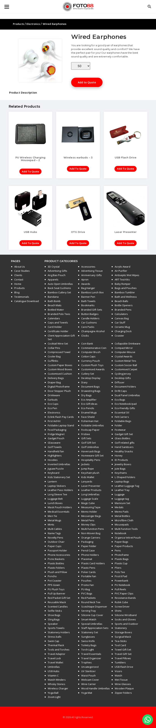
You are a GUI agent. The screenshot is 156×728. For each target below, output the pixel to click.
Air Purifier (121, 270)
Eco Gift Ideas (89, 403)
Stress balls (54, 636)
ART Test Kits (122, 279)
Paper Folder (88, 546)
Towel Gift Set (123, 649)
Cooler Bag (54, 356)
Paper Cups (54, 546)
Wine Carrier (88, 684)
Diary (84, 382)
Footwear (120, 429)
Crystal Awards (123, 356)
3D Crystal (54, 266)
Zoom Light (54, 697)
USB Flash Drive (124, 667)
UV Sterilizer (88, 671)
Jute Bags (120, 468)
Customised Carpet (126, 369)
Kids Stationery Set (59, 477)
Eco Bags (120, 399)
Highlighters (55, 455)
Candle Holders (90, 318)
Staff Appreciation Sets (94, 628)
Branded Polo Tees (59, 314)
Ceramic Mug (122, 327)
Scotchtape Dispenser (94, 606)
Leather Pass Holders (60, 490)
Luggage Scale (89, 498)
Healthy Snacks (124, 451)
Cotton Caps (88, 356)
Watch (118, 675)
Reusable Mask (57, 602)
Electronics (33, 24)
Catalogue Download (26, 301)
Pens (118, 550)
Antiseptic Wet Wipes (127, 275)
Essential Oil (122, 412)
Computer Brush (90, 352)
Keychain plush (90, 472)
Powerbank (121, 580)
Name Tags (54, 533)
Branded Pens (123, 309)
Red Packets (88, 598)
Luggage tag (122, 498)
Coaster (119, 335)
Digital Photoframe (59, 386)
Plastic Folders (56, 567)
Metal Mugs (54, 520)
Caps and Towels (58, 322)
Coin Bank (87, 343)
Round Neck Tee (90, 602)
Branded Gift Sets (91, 309)
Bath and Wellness (126, 296)
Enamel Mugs (89, 412)
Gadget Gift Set (124, 434)
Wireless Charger (58, 688)
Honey (119, 455)
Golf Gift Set (88, 442)
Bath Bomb (54, 301)
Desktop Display (90, 378)
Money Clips (88, 524)
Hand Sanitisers (124, 447)
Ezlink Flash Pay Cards (61, 417)
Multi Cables (55, 529)
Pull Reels (120, 589)
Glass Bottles (122, 438)
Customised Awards (93, 369)
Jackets (85, 464)
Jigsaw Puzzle (56, 468)
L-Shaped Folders (125, 477)
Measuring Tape (90, 507)
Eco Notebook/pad (126, 403)
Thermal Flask (56, 645)
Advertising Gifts (57, 270)
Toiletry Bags (88, 645)
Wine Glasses (123, 684)
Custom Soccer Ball (126, 365)
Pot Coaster (54, 580)
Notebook (120, 533)
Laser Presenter (90, 486)
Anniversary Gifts (91, 275)
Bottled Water (56, 309)
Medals (119, 507)
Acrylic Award (122, 266)
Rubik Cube (121, 602)
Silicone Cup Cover (92, 615)
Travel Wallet (55, 662)
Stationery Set (89, 632)
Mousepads (122, 524)
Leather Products (91, 490)
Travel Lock (54, 658)
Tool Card (120, 645)
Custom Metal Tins (125, 360)
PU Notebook (122, 585)
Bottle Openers (123, 305)
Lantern (52, 481)
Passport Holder (57, 550)
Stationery (121, 628)
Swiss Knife (88, 641)
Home (17, 284)
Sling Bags (54, 619)
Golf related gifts (125, 442)
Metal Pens (87, 520)
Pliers (118, 567)
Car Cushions (89, 322)
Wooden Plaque (124, 688)
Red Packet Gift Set (59, 598)
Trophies (86, 662)
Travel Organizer (91, 658)
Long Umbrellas (90, 494)
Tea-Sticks (121, 641)
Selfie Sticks (55, 610)
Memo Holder (89, 511)
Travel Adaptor (56, 654)
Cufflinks (53, 360)
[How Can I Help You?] (147, 720)
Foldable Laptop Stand (61, 425)
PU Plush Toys (56, 589)
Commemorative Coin (93, 348)
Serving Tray (88, 610)
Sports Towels (56, 628)
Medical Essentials (58, 511)
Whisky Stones (56, 684)
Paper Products (124, 546)
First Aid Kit (54, 421)
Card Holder (55, 327)
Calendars (54, 318)
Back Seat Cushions (59, 288)
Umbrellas (54, 667)
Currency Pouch (90, 360)
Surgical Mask (123, 636)
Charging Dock (123, 331)
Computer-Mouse (125, 352)
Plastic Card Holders (93, 563)
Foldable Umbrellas (92, 425)
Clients (18, 275)
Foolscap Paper (90, 429)
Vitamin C (53, 675)
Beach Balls (121, 301)
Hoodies (53, 460)
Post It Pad (121, 576)
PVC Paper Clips (124, 593)
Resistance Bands (125, 598)
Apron (84, 279)
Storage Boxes (123, 632)
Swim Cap (53, 641)
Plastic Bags (122, 559)
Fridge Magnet (56, 434)
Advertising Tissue (92, 270)
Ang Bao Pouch (56, 275)
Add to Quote (87, 82)
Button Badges (89, 314)
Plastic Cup (121, 563)
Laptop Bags (122, 481)
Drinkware (54, 395)
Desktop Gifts (123, 378)
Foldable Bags (123, 421)
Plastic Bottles (56, 563)
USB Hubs (53, 671)
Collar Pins (54, 348)
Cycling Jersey (123, 373)
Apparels (53, 279)
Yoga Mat (86, 692)
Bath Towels (88, 301)
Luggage (120, 494)
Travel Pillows (123, 658)
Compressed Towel (59, 352)
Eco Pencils (87, 408)
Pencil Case (88, 550)
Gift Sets (86, 438)
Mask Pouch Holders (60, 507)
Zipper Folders (123, 692)
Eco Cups (53, 403)
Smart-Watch (88, 619)
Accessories (88, 266)
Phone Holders (90, 555)
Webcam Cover (90, 679)
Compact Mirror (124, 348)
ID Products (121, 460)
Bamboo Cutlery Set (59, 292)
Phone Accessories (59, 555)
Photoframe (122, 555)
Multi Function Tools (126, 529)
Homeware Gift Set (92, 455)
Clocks (85, 335)
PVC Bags (86, 593)
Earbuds (53, 399)
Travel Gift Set (123, 654)
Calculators (121, 314)
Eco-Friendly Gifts (125, 408)
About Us (19, 266)
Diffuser (119, 382)
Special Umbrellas (91, 623)
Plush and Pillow (57, 572)
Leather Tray (122, 490)
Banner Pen (88, 296)
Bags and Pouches (126, 288)
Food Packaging (57, 429)
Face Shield (88, 417)
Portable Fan (88, 576)
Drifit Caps (121, 391)
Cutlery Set (87, 373)
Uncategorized (89, 667)
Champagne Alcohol (93, 331)
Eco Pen (52, 408)
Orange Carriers (90, 537)
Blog (16, 292)
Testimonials (21, 296)
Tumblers (120, 662)
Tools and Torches (58, 649)
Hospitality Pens (90, 460)
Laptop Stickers (57, 486)
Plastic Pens (88, 567)
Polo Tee (120, 572)
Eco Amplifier (88, 399)
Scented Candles (58, 606)
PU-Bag (85, 589)
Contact (18, 279)
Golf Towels (55, 447)
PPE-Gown (54, 585)
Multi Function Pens (92, 529)
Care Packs (87, 327)
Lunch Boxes (55, 503)
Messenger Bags (91, 516)
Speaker (53, 623)
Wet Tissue (121, 679)
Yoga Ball (53, 692)
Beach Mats (54, 305)
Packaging (87, 541)
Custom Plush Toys (92, 365)
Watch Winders (56, 679)
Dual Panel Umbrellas (127, 395)
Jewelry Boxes (123, 464)
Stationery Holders (59, 632)
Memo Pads (122, 511)
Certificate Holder (58, 331)
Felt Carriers (122, 417)
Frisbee (85, 434)
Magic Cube (88, 503)
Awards (85, 284)
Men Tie (52, 516)
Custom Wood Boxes (60, 369)
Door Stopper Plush (59, 391)
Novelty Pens (55, 537)
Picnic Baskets (56, 559)
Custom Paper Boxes (60, 365)
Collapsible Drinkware (127, 343)
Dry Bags (86, 395)
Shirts (118, 610)
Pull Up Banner (56, 593)
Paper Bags (121, 541)
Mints (51, 524)
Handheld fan (56, 451)
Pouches (86, 580)
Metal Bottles (122, 516)
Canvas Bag (122, 318)
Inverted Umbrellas (59, 464)
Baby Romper (123, 284)
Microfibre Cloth (124, 520)
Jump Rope (87, 468)
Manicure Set (122, 503)
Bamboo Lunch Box (92, 292)
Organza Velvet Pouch (128, 537)
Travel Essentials (91, 654)
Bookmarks (88, 305)
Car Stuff (120, 322)
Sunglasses (88, 636)
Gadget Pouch (56, 438)
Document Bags (90, 386)
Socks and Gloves (125, 619)
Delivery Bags (56, 378)
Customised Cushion (60, 373)
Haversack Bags (90, 451)
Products (18, 24)
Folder (118, 425)
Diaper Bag (54, 382)
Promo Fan (87, 585)
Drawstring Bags (90, 391)
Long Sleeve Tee (57, 494)
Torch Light (87, 649)
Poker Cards (88, 572)
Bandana (53, 296)
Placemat (86, 559)
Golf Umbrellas (90, 447)
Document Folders (125, 386)
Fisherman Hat (89, 421)
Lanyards (86, 481)
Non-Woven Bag (90, 533)
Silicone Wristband (126, 615)
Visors (118, 671)
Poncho (52, 576)
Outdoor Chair (56, 541)
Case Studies (22, 270)
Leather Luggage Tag (127, 486)
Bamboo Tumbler (125, 292)
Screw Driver (122, 606)
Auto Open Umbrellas (60, 284)
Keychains (121, 472)
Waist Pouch (88, 675)
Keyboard (53, 472)
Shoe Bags (54, 615)
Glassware (54, 442)
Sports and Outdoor (126, 623)
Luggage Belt (55, 498)
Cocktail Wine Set (58, 343)
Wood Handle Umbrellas (95, 688)
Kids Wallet (87, 477)
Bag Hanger (88, 288)
